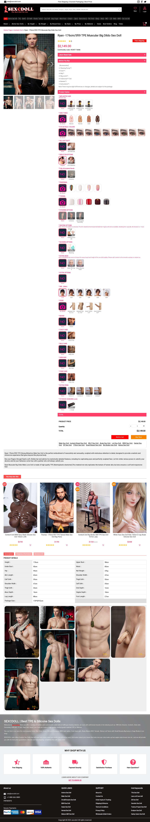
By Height (31, 24)
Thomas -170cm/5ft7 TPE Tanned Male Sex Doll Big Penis (56, 536)
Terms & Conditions (102, 807)
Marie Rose (63, 18)
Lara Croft (47, 18)
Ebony (97, 18)
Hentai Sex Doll (66, 810)
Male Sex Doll (64, 443)
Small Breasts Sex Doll (68, 800)
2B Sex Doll (134, 800)
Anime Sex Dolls (18, 24)
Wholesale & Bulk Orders (103, 814)
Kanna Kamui (83, 18)
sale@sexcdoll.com (14, 2)
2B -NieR (29, 18)
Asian (102, 18)
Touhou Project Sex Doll (138, 807)
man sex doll (125, 18)
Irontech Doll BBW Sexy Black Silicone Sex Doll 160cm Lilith (20, 536)
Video (121, 24)
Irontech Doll (18, 30)
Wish (135, 11)
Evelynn (70, 18)
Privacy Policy (100, 810)
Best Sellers (107, 24)
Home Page (8, 30)
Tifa (19, 18)
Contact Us (99, 796)
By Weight (42, 24)
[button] (52, 64)
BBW (119, 18)
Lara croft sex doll (137, 796)
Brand (6, 24)
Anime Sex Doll (12, 18)
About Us (99, 792)
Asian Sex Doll (66, 807)
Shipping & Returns (102, 803)
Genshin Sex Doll (136, 803)
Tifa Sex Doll (135, 792)
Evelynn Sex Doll (136, 810)
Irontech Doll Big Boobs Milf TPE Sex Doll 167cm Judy (93, 536)
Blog (115, 24)
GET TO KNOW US (75, 780)
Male (114, 18)
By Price (78, 24)
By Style (68, 24)
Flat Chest (91, 18)
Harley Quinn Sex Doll (138, 814)
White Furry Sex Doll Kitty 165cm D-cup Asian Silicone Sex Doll (129, 536)
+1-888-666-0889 (13, 797)
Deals (99, 24)
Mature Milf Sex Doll (67, 814)
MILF (107, 18)
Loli (111, 18)
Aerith (24, 18)
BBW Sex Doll (65, 803)
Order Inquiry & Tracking (103, 800)
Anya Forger (54, 18)
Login (144, 11)
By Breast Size (55, 24)
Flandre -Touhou (38, 18)
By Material (89, 24)
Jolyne (76, 18)
